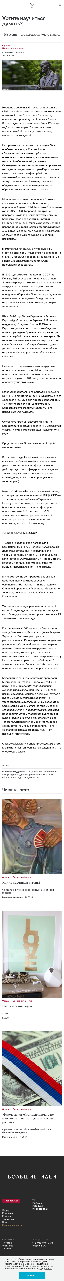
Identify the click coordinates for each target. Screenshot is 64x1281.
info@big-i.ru (39, 1246)
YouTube (6, 1249)
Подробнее (46, 1269)
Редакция (37, 1206)
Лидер (6, 1210)
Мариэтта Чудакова (13, 53)
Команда (7, 1216)
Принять (32, 1275)
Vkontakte (7, 1246)
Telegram (7, 1243)
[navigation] (16, 1213)
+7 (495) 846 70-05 (42, 1243)
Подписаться (11, 1201)
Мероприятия (40, 1209)
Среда (5, 1222)
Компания (7, 1213)
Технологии (8, 1219)
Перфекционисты (12, 1225)
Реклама (37, 1203)
